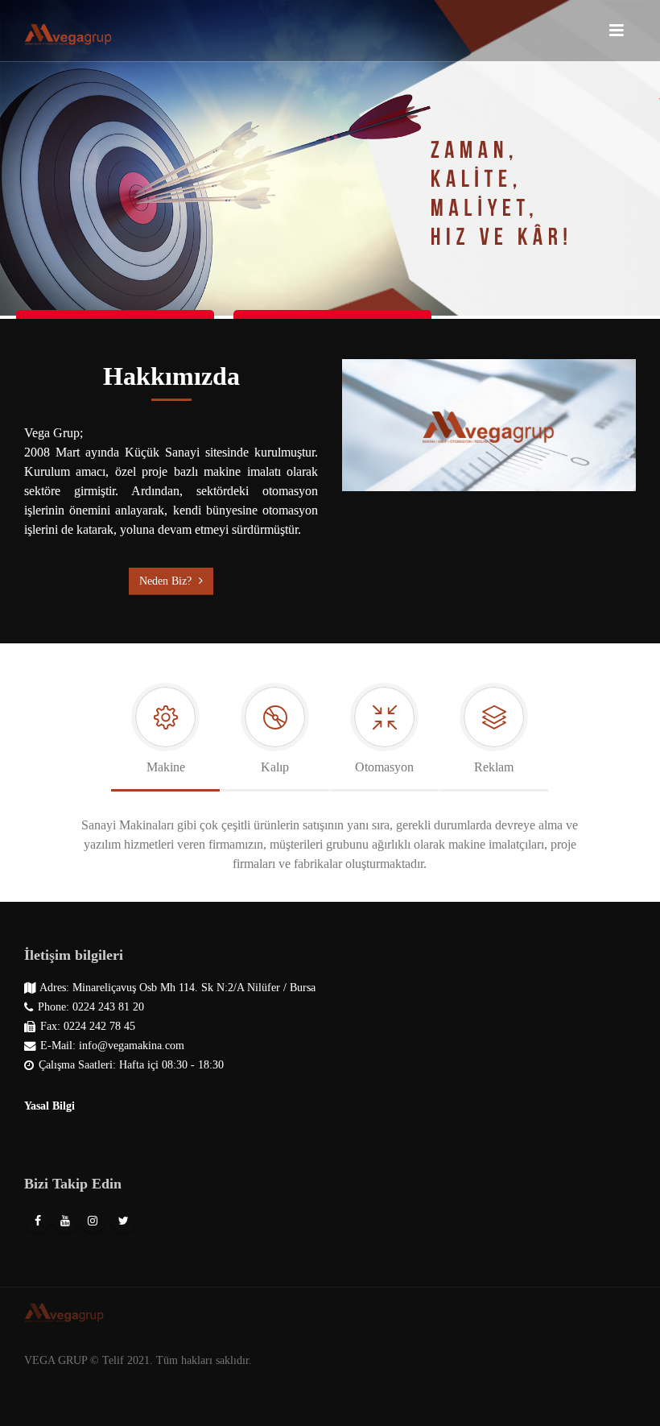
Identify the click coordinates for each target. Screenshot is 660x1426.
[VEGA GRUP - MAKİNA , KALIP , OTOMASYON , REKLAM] (68, 30)
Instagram (92, 1221)
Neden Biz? (167, 581)
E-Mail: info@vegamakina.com (112, 1045)
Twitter (123, 1221)
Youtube (65, 1221)
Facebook (38, 1221)
